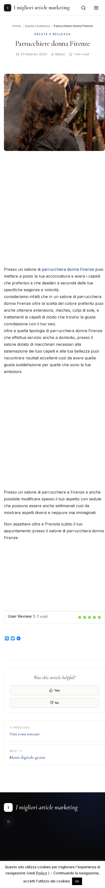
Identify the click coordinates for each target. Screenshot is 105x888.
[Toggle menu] (96, 8)
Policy (41, 873)
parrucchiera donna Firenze (68, 269)
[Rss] (8, 821)
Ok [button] (77, 881)
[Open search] (83, 8)
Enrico (60, 54)
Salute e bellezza (37, 26)
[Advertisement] (52, 209)
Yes (57, 690)
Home (16, 26)
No (57, 703)
